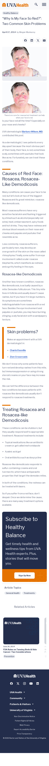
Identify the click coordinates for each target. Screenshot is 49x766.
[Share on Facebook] (25, 40)
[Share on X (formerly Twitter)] (38, 40)
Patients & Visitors (20, 704)
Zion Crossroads (18, 357)
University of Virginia (21, 710)
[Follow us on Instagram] (24, 683)
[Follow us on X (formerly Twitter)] (18, 683)
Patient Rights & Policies (24, 721)
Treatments (29, 593)
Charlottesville (18, 350)
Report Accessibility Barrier (24, 729)
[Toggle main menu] (44, 4)
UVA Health (16, 692)
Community (16, 698)
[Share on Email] (44, 40)
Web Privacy (25, 725)
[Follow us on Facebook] (11, 683)
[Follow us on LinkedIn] (37, 683)
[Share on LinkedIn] (31, 40)
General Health (12, 593)
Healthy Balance (10, 13)
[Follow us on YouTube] (31, 683)
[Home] (15, 5)
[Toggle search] (36, 4)
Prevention (9, 656)
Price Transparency (24, 734)
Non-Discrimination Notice (24, 716)
